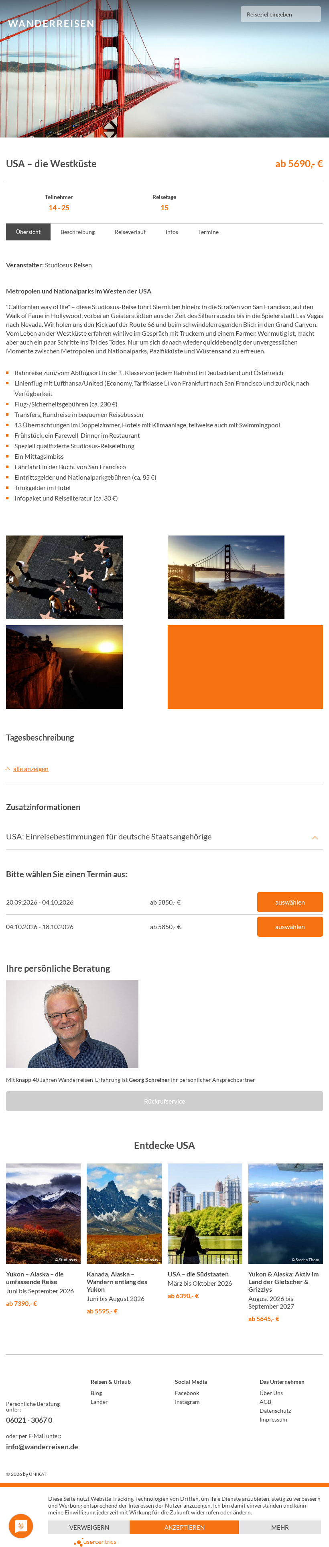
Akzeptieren (184, 1527)
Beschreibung (78, 231)
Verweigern (89, 1527)
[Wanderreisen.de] (50, 24)
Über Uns (271, 1392)
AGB (265, 1401)
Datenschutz (275, 1410)
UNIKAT (38, 1474)
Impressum (273, 1419)
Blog (96, 1392)
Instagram (187, 1401)
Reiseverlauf (130, 231)
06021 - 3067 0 (29, 1420)
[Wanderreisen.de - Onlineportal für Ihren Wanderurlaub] (37, 1383)
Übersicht (28, 231)
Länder (99, 1401)
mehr (280, 1527)
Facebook (187, 1392)
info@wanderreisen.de (37, 1446)
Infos (172, 231)
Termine (208, 231)
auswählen (290, 902)
